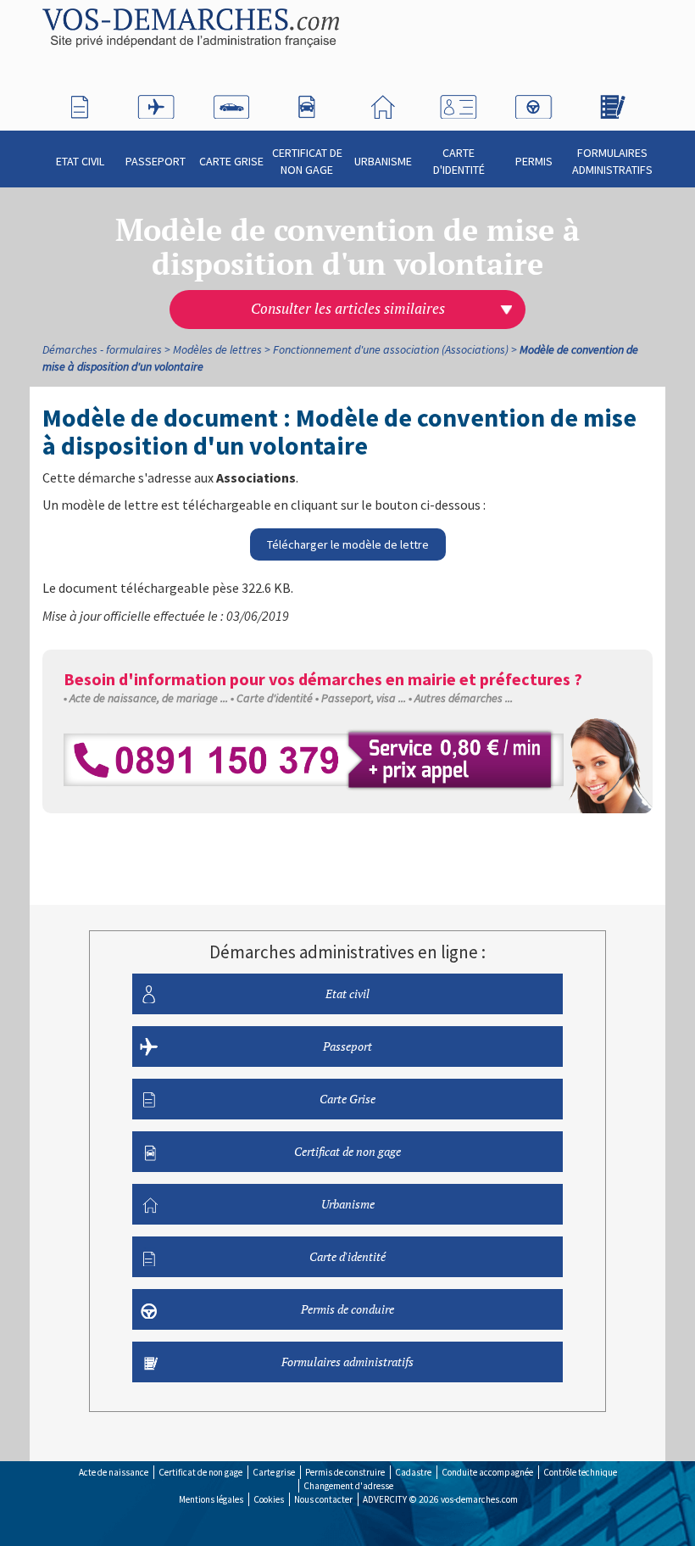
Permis (534, 161)
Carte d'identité (459, 161)
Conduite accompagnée (487, 1472)
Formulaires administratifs (612, 161)
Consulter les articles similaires (348, 308)
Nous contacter (323, 1499)
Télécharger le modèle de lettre (348, 544)
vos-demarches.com (479, 1499)
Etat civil (80, 161)
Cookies (268, 1499)
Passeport (155, 161)
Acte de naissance (113, 1472)
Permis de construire (345, 1472)
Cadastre (413, 1472)
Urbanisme (383, 161)
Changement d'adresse (348, 1486)
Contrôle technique (580, 1472)
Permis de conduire (347, 1309)
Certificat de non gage (307, 161)
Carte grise (274, 1472)
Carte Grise (231, 161)
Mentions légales (211, 1499)
